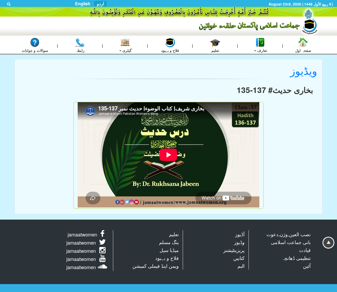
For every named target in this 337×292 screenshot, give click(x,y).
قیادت (305, 249)
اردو (100, 3)
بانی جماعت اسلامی (291, 242)
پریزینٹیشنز (234, 249)
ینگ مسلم (169, 242)
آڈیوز (240, 234)
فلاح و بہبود (167, 257)
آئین (307, 265)
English (82, 3)
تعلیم (174, 234)
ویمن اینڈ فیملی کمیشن (155, 265)
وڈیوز (239, 242)
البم (241, 265)
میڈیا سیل (169, 249)
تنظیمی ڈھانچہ (296, 257)
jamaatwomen (82, 234)
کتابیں (239, 257)
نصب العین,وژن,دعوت (288, 234)
